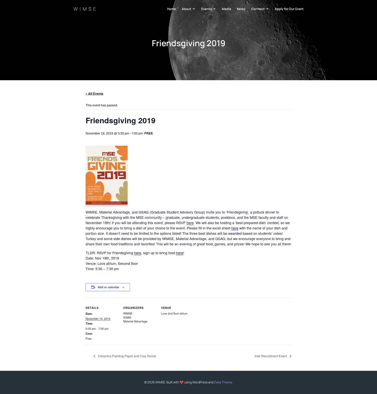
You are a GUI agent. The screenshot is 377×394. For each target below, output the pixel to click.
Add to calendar (108, 287)
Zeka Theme (223, 382)
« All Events (94, 93)
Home (171, 9)
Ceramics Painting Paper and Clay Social (126, 356)
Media (226, 9)
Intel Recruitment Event (271, 356)
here (190, 222)
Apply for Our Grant (289, 9)
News (241, 9)
